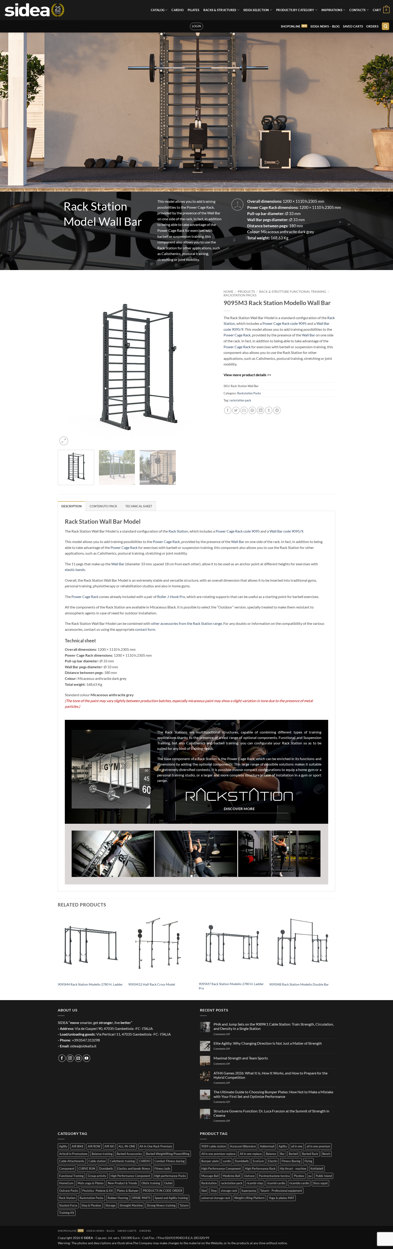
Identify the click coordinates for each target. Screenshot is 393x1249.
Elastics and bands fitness (133, 1168)
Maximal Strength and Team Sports (241, 1058)
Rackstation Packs (240, 295)
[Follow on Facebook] (62, 1058)
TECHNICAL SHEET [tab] (138, 506)
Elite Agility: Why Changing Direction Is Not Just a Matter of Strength (268, 1043)
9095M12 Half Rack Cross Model (151, 984)
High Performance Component (130, 1176)
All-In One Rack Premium (155, 1146)
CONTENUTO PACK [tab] (103, 506)
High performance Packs (170, 1176)
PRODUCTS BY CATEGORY (295, 10)
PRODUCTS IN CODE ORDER (162, 1190)
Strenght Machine (131, 1205)
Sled (204, 1190)
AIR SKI (109, 1146)
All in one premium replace (218, 1154)
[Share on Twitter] (236, 410)
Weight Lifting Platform (249, 1198)
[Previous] (67, 367)
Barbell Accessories (129, 1154)
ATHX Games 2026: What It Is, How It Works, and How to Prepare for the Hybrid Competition (271, 1075)
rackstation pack (240, 400)
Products (246, 291)
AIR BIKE (78, 1146)
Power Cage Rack (237, 335)
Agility (63, 1146)
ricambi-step (255, 1183)
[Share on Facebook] (228, 410)
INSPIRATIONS (331, 10)
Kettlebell (316, 1168)
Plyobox (299, 1176)
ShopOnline (290, 26)
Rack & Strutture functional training (292, 291)
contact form (145, 629)
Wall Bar (308, 335)
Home (228, 291)
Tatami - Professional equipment (281, 1190)
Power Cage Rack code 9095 (284, 323)
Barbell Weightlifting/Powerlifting (167, 1154)
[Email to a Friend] (244, 410)
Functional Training (71, 1176)
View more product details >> (247, 375)
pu (310, 1176)
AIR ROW (94, 1146)
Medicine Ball (231, 1176)
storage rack (229, 1190)
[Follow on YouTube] (86, 1058)
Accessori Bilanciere (243, 1146)
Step (214, 1190)
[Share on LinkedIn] (260, 410)
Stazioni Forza (68, 1205)
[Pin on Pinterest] (252, 410)
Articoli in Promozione (73, 1154)
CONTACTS (357, 10)
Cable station (97, 1161)
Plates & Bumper (128, 1190)
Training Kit (66, 1212)
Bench (326, 1154)
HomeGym (66, 1183)
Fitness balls (162, 1168)
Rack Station (178, 531)
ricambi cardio (276, 1183)
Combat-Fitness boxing (169, 1161)
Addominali (267, 1146)
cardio (227, 1161)
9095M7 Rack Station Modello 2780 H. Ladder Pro (231, 986)
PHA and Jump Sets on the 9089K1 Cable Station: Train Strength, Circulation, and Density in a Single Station (274, 1026)
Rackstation (209, 1183)
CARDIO (177, 10)
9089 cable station (213, 1146)
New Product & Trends (122, 1183)
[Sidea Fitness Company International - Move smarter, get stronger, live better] (34, 10)
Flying (308, 1161)
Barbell (293, 1154)
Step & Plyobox (91, 1205)
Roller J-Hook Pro (171, 596)
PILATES (193, 10)
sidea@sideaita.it (83, 1046)
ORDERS (372, 26)
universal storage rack (215, 1198)
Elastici (272, 1161)
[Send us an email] (78, 1058)
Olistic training (150, 1183)
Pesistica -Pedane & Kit (97, 1190)
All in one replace (251, 1154)
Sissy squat (320, 1183)
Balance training (102, 1154)
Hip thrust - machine (293, 1168)
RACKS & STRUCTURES (219, 10)
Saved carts (353, 26)
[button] (381, 10)
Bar (282, 1154)
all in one (296, 1146)
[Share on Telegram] (277, 410)
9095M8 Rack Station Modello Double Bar (299, 984)
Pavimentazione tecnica (274, 1176)
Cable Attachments (71, 1161)
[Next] (208, 367)
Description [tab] (71, 506)
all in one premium (318, 1146)
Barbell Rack (310, 1154)
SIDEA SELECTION (256, 10)
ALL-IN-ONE (126, 1146)
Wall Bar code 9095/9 (286, 531)
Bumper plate (210, 1161)
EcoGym (258, 1161)
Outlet (168, 1183)
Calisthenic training (122, 1161)
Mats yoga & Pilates (91, 1183)
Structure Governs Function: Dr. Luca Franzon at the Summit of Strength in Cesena (271, 1113)
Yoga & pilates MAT (281, 1198)
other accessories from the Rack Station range (186, 623)
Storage (110, 1205)
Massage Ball (210, 1176)
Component (66, 1168)
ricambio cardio (299, 1183)
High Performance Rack (260, 1168)
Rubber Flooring (118, 1198)
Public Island (324, 1176)
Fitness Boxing (291, 1161)
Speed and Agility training (171, 1198)
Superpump (248, 1190)
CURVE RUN (86, 1168)
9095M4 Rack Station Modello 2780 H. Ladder (90, 984)
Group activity (97, 1176)
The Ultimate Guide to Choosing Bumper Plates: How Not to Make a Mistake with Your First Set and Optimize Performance (273, 1094)
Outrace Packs (68, 1190)
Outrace (249, 1176)
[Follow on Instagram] (70, 1058)
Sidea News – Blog (325, 26)
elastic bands (75, 569)
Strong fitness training (161, 1205)
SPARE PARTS (141, 1198)
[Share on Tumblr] (268, 410)
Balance (271, 1154)
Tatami (184, 1205)
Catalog (157, 10)
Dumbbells (106, 1168)
